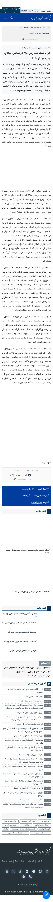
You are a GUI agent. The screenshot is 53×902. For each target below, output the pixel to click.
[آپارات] (23, 879)
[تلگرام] (26, 874)
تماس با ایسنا (7, 864)
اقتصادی (46, 670)
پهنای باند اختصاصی (28, 823)
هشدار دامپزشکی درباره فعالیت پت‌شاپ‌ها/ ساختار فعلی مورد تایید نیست (23, 809)
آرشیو (18, 8)
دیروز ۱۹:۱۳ (48, 796)
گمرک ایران (42, 492)
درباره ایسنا (19, 864)
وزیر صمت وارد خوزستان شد (31, 703)
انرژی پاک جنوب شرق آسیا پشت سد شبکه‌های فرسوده (24, 694)
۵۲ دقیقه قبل (47, 720)
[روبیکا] (46, 874)
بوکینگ (5, 831)
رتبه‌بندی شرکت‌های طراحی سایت (23, 831)
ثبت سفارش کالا (40, 498)
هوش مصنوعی (44, 678)
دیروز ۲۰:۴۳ (48, 791)
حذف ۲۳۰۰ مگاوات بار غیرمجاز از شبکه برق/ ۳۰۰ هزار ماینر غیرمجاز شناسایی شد (24, 763)
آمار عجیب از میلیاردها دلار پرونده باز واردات (20, 644)
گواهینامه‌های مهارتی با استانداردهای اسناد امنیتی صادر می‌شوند (23, 785)
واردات (25, 498)
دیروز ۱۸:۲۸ (48, 807)
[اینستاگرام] (6, 874)
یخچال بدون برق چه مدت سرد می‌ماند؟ (27, 757)
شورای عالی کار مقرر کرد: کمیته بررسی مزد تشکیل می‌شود (23, 797)
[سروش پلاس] (33, 874)
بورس (39, 670)
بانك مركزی (20, 674)
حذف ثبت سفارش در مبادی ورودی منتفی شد (32, 594)
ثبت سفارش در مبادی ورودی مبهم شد (22, 635)
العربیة (31, 11)
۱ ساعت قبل (48, 727)
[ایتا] (40, 874)
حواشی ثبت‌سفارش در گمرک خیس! (23, 653)
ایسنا (41, 17)
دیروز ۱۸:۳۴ (48, 803)
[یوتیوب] (20, 874)
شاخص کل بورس (10, 670)
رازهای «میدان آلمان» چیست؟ (31, 802)
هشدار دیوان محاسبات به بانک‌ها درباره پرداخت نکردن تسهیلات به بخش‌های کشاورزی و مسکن (24, 710)
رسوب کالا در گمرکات (39, 505)
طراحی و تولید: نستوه (25, 887)
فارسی (37, 11)
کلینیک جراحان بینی (15, 835)
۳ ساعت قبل (47, 762)
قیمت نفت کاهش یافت (34, 699)
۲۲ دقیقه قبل (47, 700)
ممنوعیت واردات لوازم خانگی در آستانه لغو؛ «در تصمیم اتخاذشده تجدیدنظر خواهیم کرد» (24, 721)
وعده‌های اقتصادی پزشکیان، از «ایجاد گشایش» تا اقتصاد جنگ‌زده (23, 752)
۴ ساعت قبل (47, 769)
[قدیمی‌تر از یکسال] (26, 534)
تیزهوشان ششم (44, 831)
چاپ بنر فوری (44, 823)
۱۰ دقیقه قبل (48, 692)
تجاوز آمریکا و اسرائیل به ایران (38, 674)
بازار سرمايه (30, 670)
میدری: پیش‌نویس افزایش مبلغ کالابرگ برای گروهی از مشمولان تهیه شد (22, 778)
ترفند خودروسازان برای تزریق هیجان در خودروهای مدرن (23, 771)
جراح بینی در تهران (10, 823)
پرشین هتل (40, 835)
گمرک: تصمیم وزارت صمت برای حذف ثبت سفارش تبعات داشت (27, 554)
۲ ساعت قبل (48, 751)
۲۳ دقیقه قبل (47, 704)
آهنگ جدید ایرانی (42, 827)
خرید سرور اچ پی (10, 827)
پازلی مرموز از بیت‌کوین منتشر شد (29, 715)
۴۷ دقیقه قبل (47, 716)
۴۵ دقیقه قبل (47, 708)
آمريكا (21, 670)
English (24, 11)
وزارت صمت (26, 492)
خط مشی (30, 864)
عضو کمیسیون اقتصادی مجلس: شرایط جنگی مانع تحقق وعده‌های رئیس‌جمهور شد (23, 733)
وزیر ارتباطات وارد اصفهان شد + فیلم (28, 738)
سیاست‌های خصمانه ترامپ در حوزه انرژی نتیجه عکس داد (24, 745)
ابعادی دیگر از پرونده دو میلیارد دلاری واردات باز (20, 618)
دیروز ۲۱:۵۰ (48, 777)
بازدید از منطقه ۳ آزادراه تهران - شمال (28, 791)
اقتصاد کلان (45, 27)
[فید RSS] (30, 879)
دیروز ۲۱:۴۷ (48, 784)
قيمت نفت (32, 678)
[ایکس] (13, 874)
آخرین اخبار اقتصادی (37, 686)
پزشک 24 (26, 827)
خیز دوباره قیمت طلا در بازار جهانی (29, 727)
